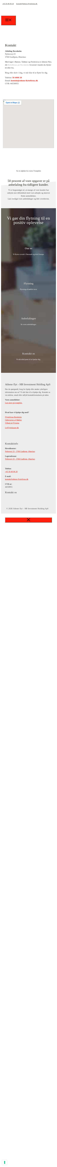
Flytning (28, 283)
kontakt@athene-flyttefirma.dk (26, 3)
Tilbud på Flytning (12, 423)
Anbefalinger (28, 318)
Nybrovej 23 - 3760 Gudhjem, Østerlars (20, 451)
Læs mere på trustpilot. (13, 403)
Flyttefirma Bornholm (13, 417)
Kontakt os (28, 353)
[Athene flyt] (19, 16)
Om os (28, 248)
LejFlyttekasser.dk (12, 428)
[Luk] (28, 520)
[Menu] (8, 20)
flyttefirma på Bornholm (18, 65)
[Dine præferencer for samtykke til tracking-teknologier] (4, 1162)
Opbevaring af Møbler (13, 420)
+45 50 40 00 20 (8, 3)
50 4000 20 (17, 78)
